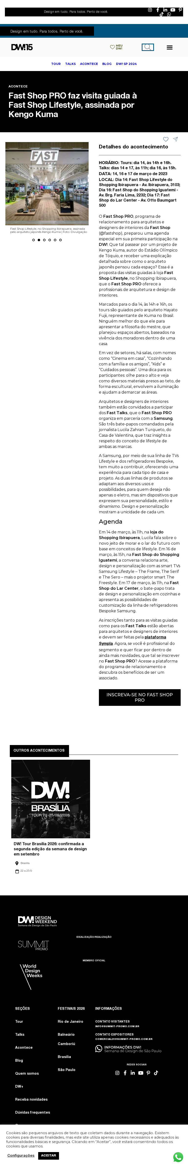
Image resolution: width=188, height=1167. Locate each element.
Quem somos (27, 1074)
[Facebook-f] (157, 10)
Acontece (24, 1048)
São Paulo (66, 1070)
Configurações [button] (21, 1156)
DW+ (19, 1087)
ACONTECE (18, 86)
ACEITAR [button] (48, 1155)
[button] (170, 47)
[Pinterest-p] (180, 10)
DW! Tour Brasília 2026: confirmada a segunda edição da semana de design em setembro (50, 849)
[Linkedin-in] (165, 10)
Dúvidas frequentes (32, 1113)
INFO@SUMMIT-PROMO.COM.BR (117, 1026)
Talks (19, 1035)
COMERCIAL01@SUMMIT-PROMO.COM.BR (124, 1039)
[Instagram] (150, 10)
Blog (19, 1061)
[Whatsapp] (169, 14)
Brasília (25, 863)
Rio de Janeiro (70, 1022)
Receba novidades (31, 1100)
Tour (19, 1022)
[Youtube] (173, 10)
